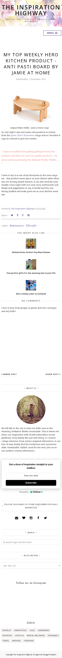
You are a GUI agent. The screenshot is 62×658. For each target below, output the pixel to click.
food (32, 630)
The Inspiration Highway (31, 10)
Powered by (24, 492)
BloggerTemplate (49, 654)
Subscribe (31, 483)
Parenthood (20, 630)
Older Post (52, 374)
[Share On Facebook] (17, 215)
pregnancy (53, 635)
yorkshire (29, 641)
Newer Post (10, 374)
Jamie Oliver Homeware (22, 135)
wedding (16, 641)
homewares (17, 225)
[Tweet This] (12, 215)
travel (6, 641)
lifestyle (31, 225)
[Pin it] (28, 215)
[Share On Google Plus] (23, 215)
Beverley (7, 630)
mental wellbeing (36, 635)
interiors (7, 635)
